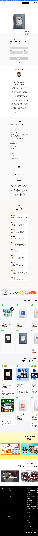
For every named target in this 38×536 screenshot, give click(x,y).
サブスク (7, 5)
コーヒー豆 (3, 5)
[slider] (22, 124)
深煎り (12, 112)
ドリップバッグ (15, 5)
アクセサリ (31, 5)
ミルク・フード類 (26, 5)
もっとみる (19, 282)
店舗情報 (28, 522)
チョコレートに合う (12, 43)
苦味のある (20, 43)
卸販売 (28, 520)
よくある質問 (9, 516)
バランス (17, 43)
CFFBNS (35, 5)
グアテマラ (18, 112)
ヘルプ (8, 514)
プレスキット (29, 516)
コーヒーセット (21, 5)
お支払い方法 (9, 520)
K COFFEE (19, 180)
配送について (9, 518)
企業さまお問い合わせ (30, 518)
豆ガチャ (11, 5)
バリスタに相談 (9, 512)
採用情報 (28, 512)
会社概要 (28, 514)
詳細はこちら (19, 62)
